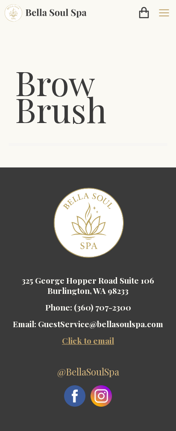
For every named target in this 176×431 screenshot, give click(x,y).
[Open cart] (144, 12)
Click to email (88, 340)
